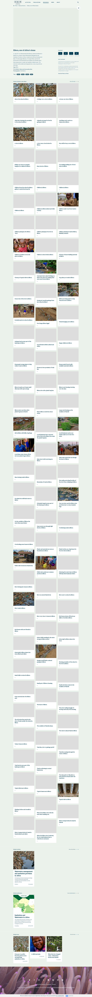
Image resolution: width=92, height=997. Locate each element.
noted (29, 987)
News (52, 2)
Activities (28, 2)
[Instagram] (39, 981)
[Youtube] (53, 981)
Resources (46, 2)
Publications (36, 2)
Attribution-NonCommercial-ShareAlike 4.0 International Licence (60, 987)
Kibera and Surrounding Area (26, 69)
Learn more (71, 995)
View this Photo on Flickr (63, 73)
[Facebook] (34, 981)
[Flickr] (43, 981)
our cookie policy (60, 995)
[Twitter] (29, 981)
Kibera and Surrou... (22, 5)
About (58, 2)
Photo (16, 5)
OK (66, 995)
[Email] (62, 981)
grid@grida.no (71, 69)
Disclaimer (48, 984)
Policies (54, 984)
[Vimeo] (57, 981)
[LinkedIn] (48, 981)
